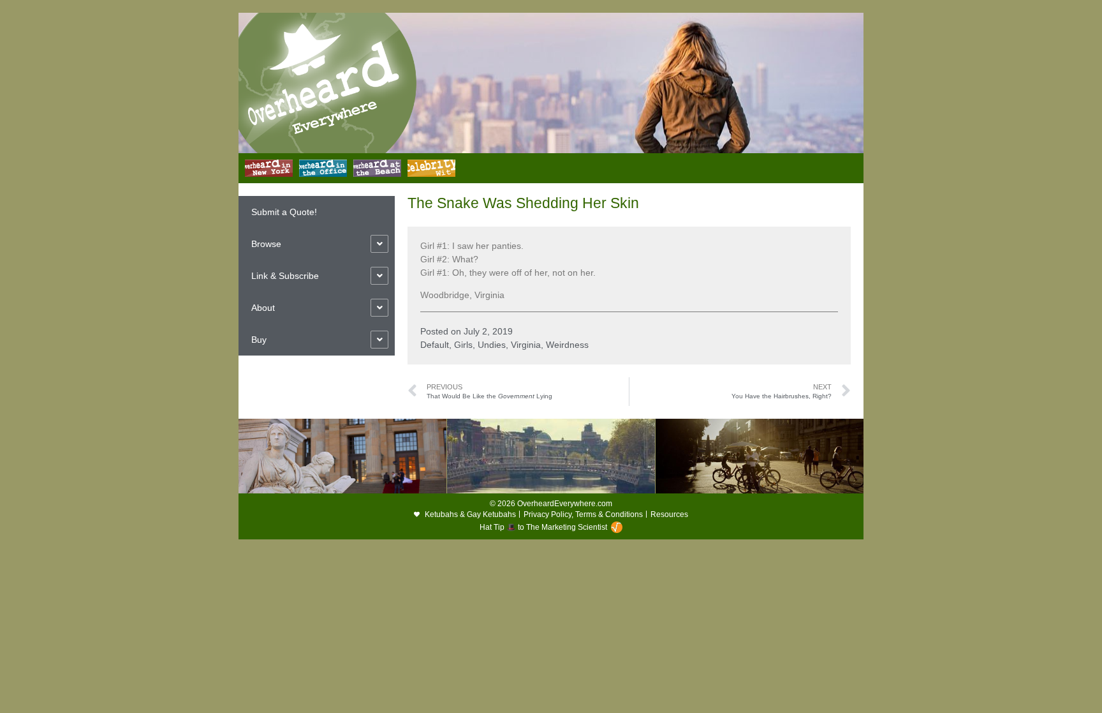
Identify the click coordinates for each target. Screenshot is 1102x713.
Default (434, 345)
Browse (266, 244)
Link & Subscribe (285, 276)
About (263, 308)
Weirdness (567, 345)
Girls (463, 345)
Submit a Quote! (284, 212)
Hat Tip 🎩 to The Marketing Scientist (543, 527)
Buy (259, 339)
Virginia (526, 345)
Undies (492, 345)
